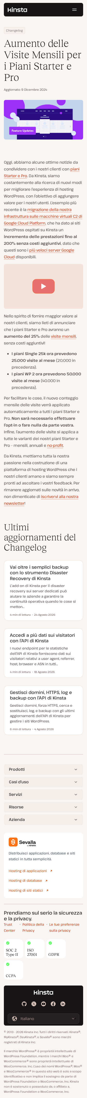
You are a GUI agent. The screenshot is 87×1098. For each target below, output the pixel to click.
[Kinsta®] (17, 9)
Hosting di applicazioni (28, 870)
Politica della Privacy (33, 927)
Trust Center (9, 927)
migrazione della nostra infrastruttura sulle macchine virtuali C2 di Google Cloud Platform (43, 216)
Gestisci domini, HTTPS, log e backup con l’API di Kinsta (41, 695)
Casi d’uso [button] (19, 781)
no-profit (55, 445)
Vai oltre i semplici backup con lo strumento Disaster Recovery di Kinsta (39, 572)
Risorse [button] (16, 807)
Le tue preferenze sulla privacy (64, 927)
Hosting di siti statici (26, 890)
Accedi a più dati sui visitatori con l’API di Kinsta (42, 638)
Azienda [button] (17, 819)
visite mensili (63, 336)
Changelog (14, 30)
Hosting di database (25, 880)
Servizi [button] (15, 794)
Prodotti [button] (17, 769)
